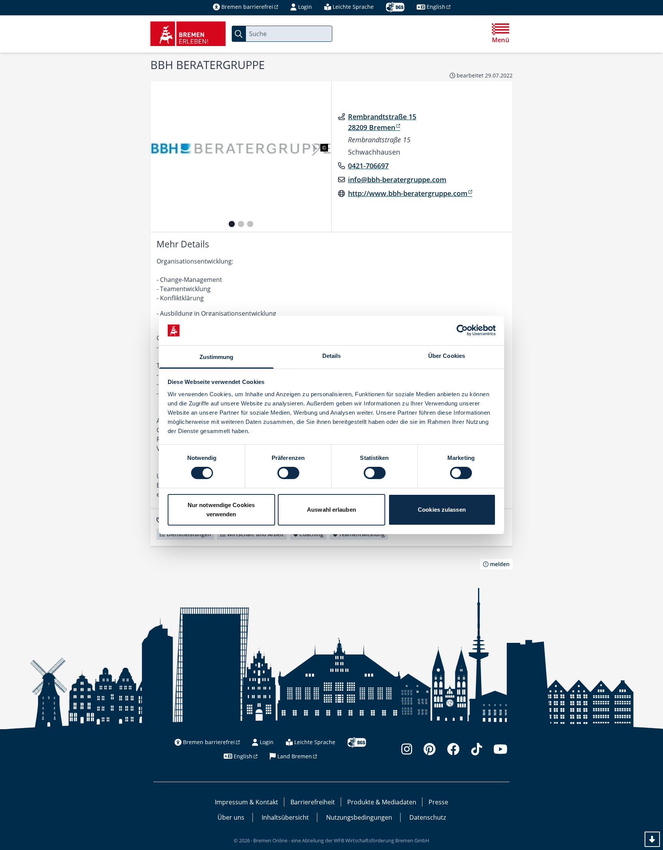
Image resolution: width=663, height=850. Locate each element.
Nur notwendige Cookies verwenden (221, 509)
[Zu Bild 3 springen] (250, 224)
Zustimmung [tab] (217, 357)
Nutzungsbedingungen (359, 817)
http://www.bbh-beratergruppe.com (407, 193)
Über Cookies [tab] (446, 356)
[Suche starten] (239, 34)
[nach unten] (652, 839)
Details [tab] (331, 356)
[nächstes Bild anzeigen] (314, 148)
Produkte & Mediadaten (381, 802)
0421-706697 (368, 165)
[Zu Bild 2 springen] (241, 224)
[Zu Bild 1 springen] (232, 224)
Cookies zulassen (442, 509)
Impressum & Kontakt (246, 802)
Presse (438, 802)
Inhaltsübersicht (285, 817)
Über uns (231, 817)
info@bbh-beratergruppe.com (397, 179)
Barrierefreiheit (312, 802)
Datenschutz (427, 817)
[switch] (288, 473)
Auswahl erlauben (331, 509)
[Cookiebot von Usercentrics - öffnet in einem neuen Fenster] (462, 330)
